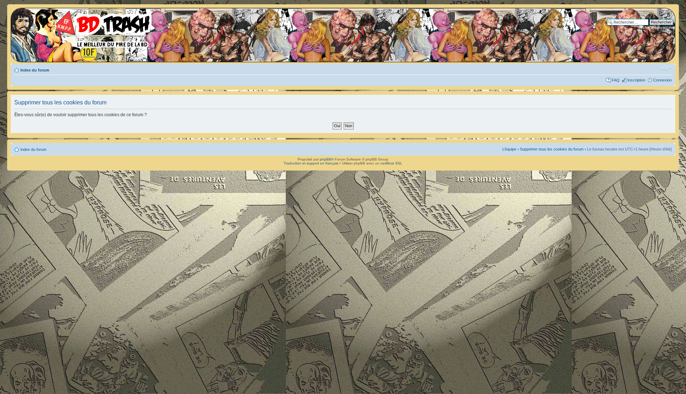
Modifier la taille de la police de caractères (666, 68)
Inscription (636, 80)
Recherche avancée (655, 27)
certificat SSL (391, 163)
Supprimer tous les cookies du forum (551, 149)
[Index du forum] (84, 28)
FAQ (616, 80)
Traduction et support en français (311, 163)
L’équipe (509, 149)
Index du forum (34, 70)
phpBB (325, 159)
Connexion (662, 80)
